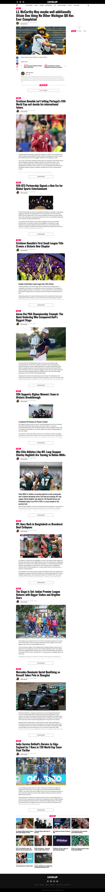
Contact (70, 5)
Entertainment (29, 5)
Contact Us (67, 884)
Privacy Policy (59, 884)
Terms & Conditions (50, 884)
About (36, 884)
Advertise (42, 884)
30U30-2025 (76, 5)
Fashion (36, 5)
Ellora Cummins (24, 111)
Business (42, 5)
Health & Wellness (62, 5)
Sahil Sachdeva (24, 23)
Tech (55, 5)
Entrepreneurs (48, 5)
